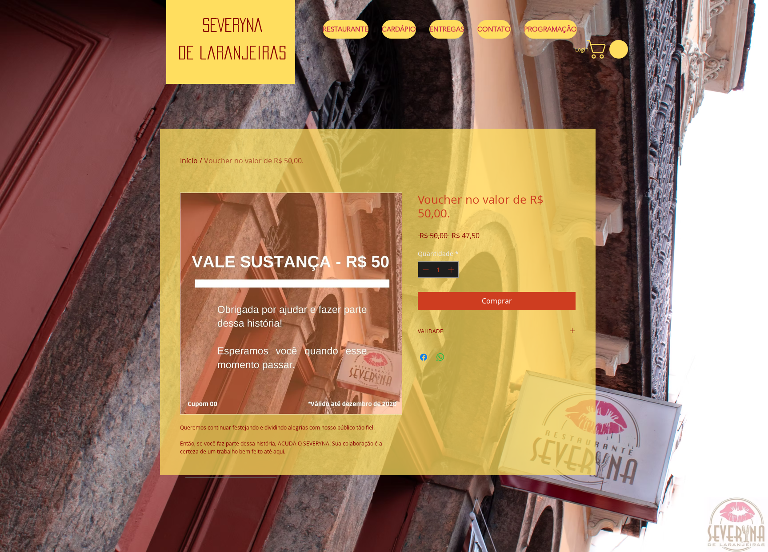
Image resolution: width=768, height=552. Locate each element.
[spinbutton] (438, 269)
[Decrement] (424, 269)
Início (189, 161)
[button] (609, 49)
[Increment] (451, 269)
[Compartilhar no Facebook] (423, 357)
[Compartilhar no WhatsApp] (440, 357)
